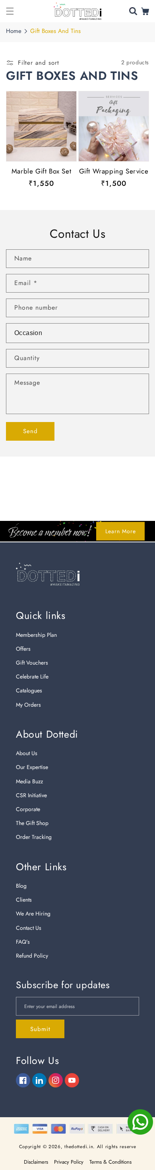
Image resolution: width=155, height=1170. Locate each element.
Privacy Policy (68, 1162)
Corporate (28, 809)
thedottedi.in (78, 1146)
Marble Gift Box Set (41, 171)
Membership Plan (36, 635)
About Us (26, 753)
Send (30, 431)
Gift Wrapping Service (114, 171)
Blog (21, 886)
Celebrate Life (32, 676)
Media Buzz (29, 781)
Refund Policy (32, 956)
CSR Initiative (31, 795)
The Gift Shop (32, 823)
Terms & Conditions (110, 1162)
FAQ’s (23, 942)
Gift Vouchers (32, 663)
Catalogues (29, 690)
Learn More (120, 531)
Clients (24, 900)
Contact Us (28, 928)
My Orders (28, 705)
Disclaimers (36, 1162)
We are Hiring (33, 913)
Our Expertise (32, 767)
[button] (10, 11)
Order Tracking (34, 837)
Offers (23, 649)
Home (13, 31)
